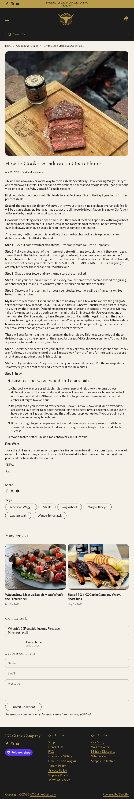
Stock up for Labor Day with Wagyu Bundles (67, 4)
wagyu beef (69, 507)
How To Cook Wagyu (62, 761)
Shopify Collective (103, 761)
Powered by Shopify (116, 794)
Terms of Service (59, 780)
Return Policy (57, 766)
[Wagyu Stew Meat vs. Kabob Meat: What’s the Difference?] (35, 567)
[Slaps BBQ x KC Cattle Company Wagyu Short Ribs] (98, 567)
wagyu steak (18, 515)
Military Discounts (103, 751)
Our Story (97, 742)
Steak (47, 507)
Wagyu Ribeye (97, 507)
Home (8, 45)
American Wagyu (21, 507)
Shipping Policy (58, 775)
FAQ (51, 751)
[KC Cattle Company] (66, 19)
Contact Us (55, 747)
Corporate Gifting (60, 756)
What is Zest (99, 756)
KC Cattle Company (43, 794)
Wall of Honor (100, 747)
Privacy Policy (57, 770)
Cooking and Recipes (27, 45)
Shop (51, 742)
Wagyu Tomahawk (50, 515)
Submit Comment (23, 707)
